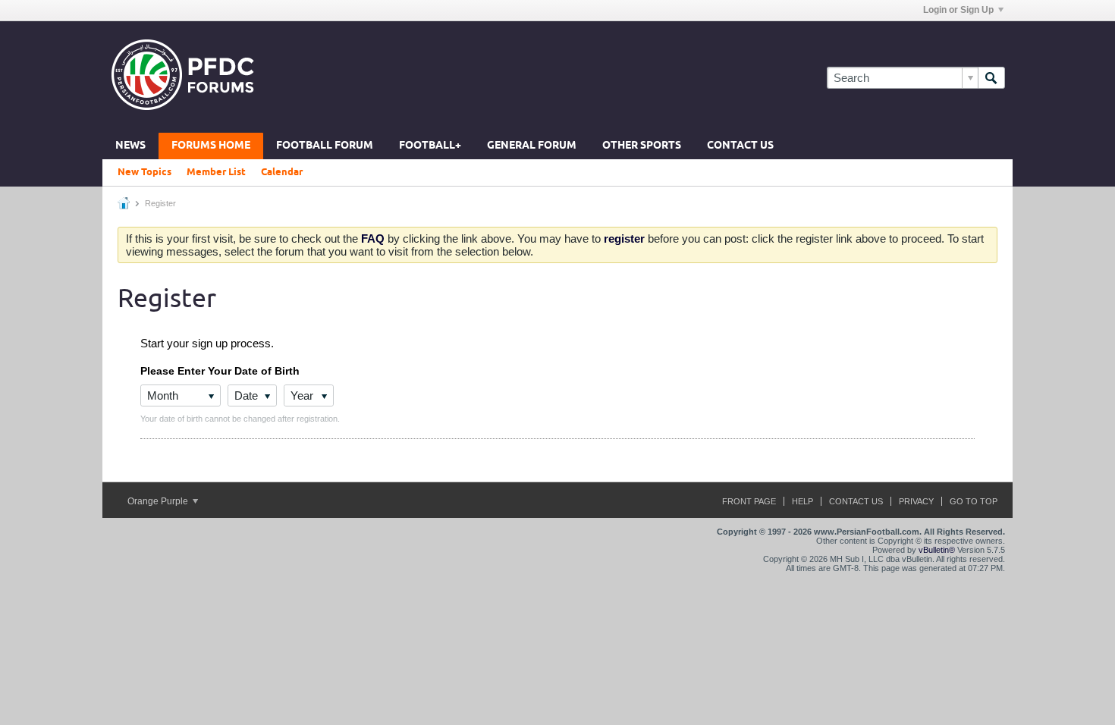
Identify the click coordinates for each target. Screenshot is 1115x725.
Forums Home (210, 146)
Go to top (973, 501)
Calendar (282, 172)
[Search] (991, 78)
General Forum (531, 146)
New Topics (144, 172)
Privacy (916, 501)
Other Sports (641, 146)
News (130, 146)
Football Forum (324, 146)
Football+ (430, 146)
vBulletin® (937, 549)
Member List (216, 172)
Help (802, 501)
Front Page (749, 501)
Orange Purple (158, 501)
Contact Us (740, 146)
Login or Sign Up (958, 10)
